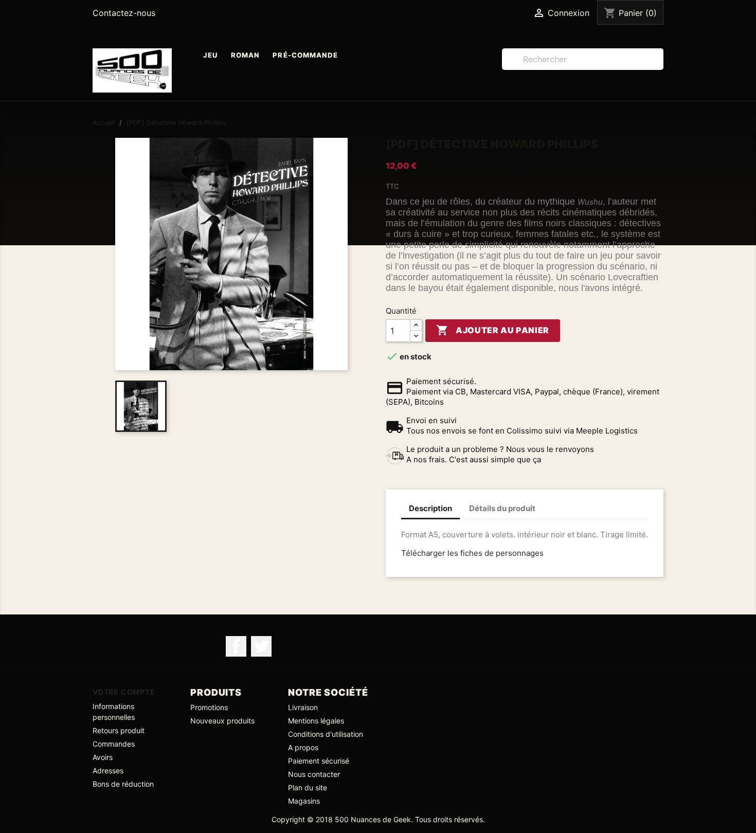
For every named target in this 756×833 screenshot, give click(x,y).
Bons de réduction (123, 784)
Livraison (303, 707)
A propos (303, 747)
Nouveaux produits (222, 720)
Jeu (210, 55)
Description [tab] (430, 508)
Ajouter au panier (492, 330)
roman (245, 55)
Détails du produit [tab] (502, 508)
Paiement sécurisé (318, 760)
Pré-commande (305, 55)
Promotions (209, 707)
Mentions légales (316, 720)
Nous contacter (314, 774)
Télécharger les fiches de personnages (472, 553)
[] (659, 66)
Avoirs (103, 757)
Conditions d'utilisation (325, 734)
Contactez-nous (124, 13)
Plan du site (307, 787)
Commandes (114, 743)
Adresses (108, 770)
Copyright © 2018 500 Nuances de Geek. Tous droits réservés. (378, 819)
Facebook (236, 646)
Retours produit (119, 730)
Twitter (261, 646)
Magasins (304, 800)
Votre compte (124, 691)
